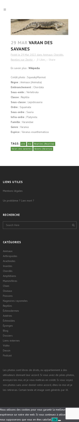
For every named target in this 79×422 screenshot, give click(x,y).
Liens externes (11, 340)
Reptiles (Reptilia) (44, 143)
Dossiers (8, 335)
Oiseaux (7, 291)
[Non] (59, 420)
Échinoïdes (9, 320)
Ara (29, 143)
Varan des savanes (22, 148)
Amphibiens (9, 276)
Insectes (7, 266)
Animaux (48, 54)
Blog (5, 330)
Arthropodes (10, 256)
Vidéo (6, 345)
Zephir (29, 59)
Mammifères (10, 281)
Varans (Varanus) (43, 148)
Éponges (8, 325)
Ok (54, 419)
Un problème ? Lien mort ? (18, 200)
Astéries (7, 315)
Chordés (58, 54)
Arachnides (9, 261)
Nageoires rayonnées (15, 300)
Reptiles (15, 59)
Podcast (7, 355)
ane (23, 143)
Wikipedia (34, 68)
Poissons (8, 296)
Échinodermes (11, 310)
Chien (6, 286)
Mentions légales (13, 191)
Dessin (6, 350)
